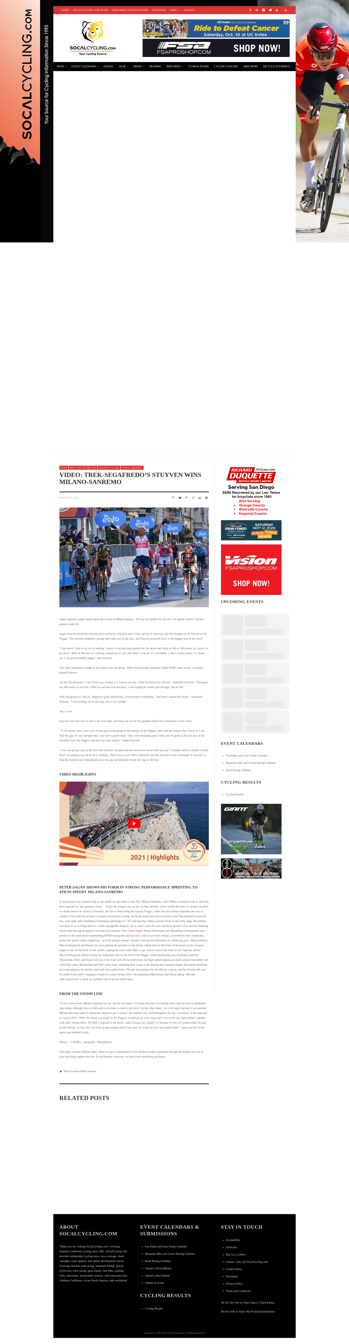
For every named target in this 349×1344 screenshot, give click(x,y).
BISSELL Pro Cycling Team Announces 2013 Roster (106, 366)
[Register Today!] (251, 529)
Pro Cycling (78, 467)
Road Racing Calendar (238, 770)
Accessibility (233, 1240)
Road (92, 467)
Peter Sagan (135, 930)
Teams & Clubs (109, 467)
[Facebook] (250, 10)
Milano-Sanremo (88, 1071)
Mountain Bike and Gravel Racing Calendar (251, 762)
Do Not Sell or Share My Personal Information (248, 1311)
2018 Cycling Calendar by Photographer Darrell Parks (113, 270)
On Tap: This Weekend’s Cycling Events (97, 318)
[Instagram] (263, 10)
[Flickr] (257, 10)
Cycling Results (235, 794)
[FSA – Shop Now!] (216, 47)
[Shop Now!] (251, 569)
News (63, 467)
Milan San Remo (71, 1071)
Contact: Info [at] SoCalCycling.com (247, 1261)
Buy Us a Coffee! (236, 1254)
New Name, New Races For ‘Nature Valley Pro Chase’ (110, 414)
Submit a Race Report (157, 1275)
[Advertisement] (251, 908)
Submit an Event (154, 1282)
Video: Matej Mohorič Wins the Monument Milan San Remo (81, 1206)
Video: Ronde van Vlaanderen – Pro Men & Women (107, 222)
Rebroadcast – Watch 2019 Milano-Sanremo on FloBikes (182, 1206)
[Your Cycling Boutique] (251, 868)
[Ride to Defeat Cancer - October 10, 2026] (216, 28)
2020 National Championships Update (94, 126)
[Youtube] (277, 10)
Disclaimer (232, 1276)
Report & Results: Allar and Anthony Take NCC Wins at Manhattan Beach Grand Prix (141, 78)
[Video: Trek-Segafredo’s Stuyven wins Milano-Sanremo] (134, 557)
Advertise (231, 1247)
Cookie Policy (234, 1269)
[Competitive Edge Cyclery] (251, 828)
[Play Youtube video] (134, 824)
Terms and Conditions (238, 1290)
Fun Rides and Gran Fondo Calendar (247, 755)
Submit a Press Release (158, 1268)
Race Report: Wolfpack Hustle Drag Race (100, 174)
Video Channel (132, 467)
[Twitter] (270, 10)
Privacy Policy (234, 1283)
